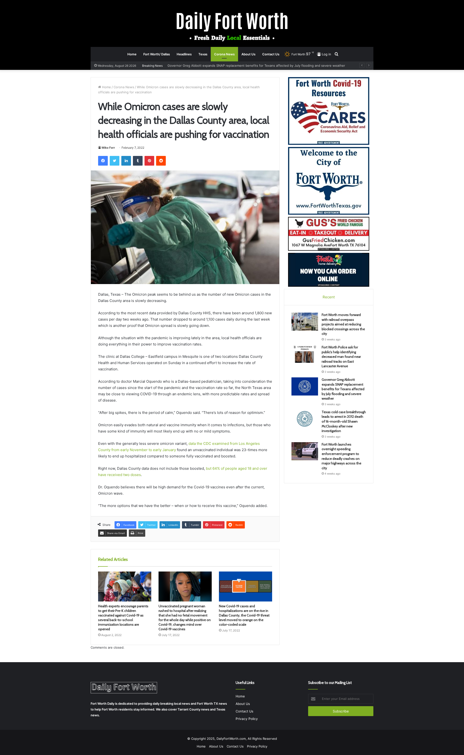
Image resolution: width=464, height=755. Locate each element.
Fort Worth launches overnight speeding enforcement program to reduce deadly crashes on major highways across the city (341, 456)
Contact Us (270, 54)
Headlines (184, 54)
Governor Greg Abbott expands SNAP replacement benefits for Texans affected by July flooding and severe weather (343, 389)
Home (132, 54)
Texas (202, 54)
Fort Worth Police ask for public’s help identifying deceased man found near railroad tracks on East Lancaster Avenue (341, 356)
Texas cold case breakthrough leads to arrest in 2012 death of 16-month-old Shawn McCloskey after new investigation (260, 65)
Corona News (224, 54)
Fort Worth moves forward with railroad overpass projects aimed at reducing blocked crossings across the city (343, 324)
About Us (248, 54)
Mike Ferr (108, 147)
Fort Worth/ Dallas (156, 54)
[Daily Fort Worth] (232, 26)
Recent (329, 297)
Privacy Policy (247, 719)
